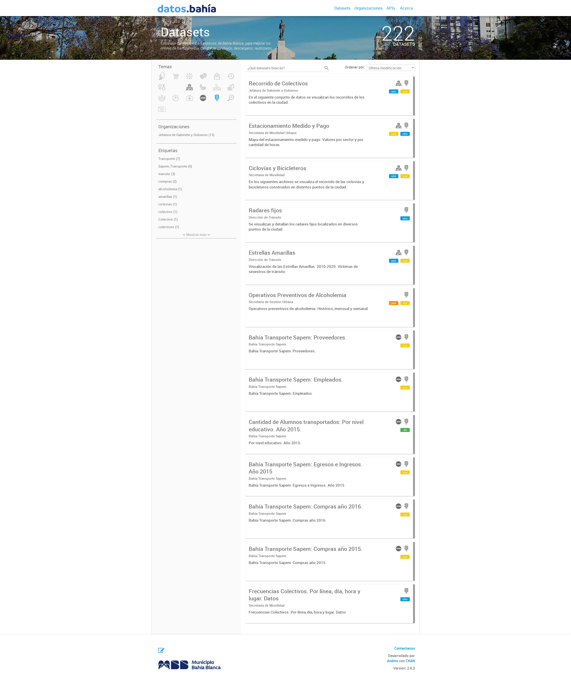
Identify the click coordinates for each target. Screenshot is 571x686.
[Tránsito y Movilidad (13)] (217, 100)
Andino (392, 660)
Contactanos (404, 648)
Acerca (406, 8)
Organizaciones (368, 8)
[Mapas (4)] (189, 89)
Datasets (342, 8)
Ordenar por (354, 67)
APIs (391, 8)
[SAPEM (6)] (203, 100)
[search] (326, 68)
